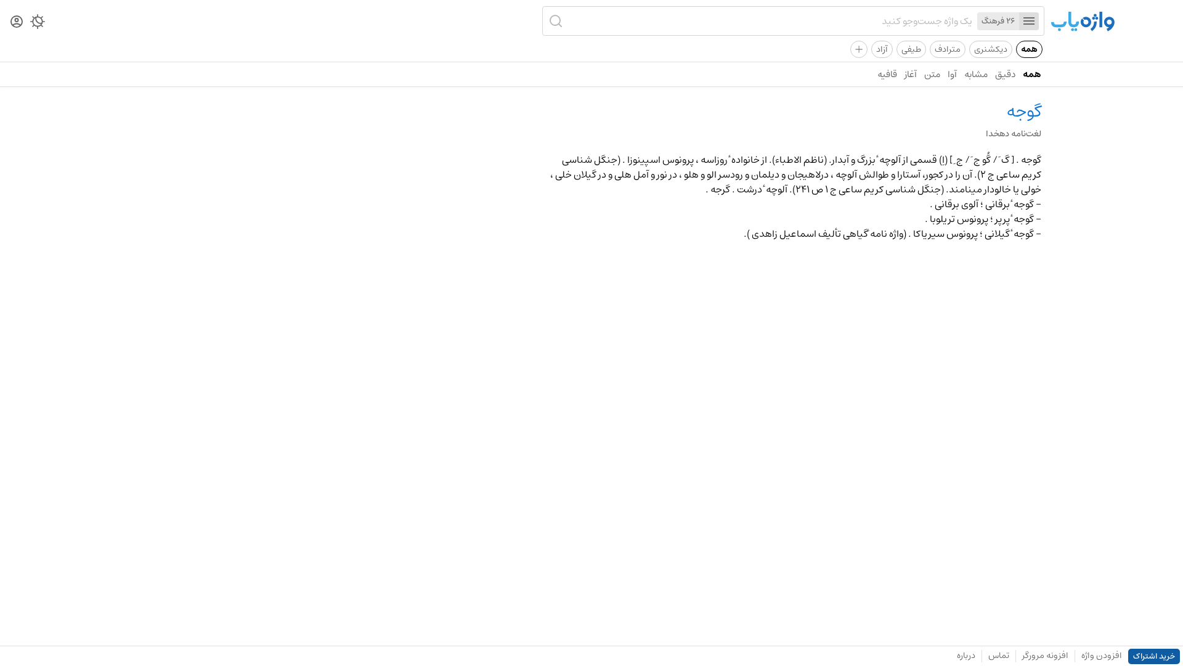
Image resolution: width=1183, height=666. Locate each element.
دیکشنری (990, 49)
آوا (952, 74)
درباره (966, 655)
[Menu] (1029, 21)
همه (1029, 49)
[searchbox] (769, 21)
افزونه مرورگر (1045, 655)
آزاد (882, 49)
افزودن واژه (1101, 655)
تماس (998, 655)
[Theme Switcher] (37, 24)
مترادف (948, 49)
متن (932, 74)
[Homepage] (1083, 22)
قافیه (887, 74)
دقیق (1005, 74)
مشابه (976, 74)
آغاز (911, 74)
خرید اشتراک (1154, 656)
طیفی (911, 49)
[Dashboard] (16, 22)
